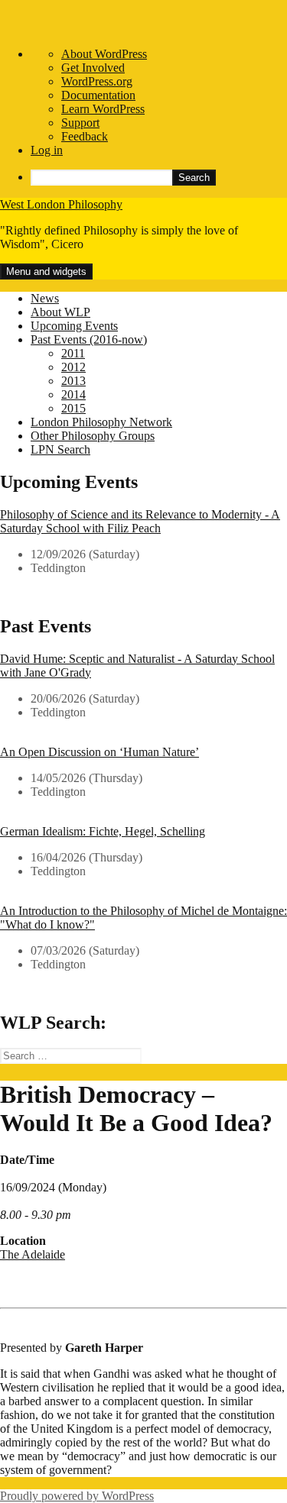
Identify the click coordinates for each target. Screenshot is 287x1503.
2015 (73, 408)
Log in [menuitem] (47, 150)
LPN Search (60, 449)
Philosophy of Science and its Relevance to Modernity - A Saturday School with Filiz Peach (140, 521)
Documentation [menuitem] (98, 95)
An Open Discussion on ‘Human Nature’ (99, 751)
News (45, 298)
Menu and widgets (46, 271)
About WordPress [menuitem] (104, 53)
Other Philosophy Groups (93, 435)
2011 (73, 353)
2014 (73, 394)
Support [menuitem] (80, 122)
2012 (73, 366)
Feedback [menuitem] (84, 136)
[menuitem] (159, 178)
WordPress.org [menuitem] (96, 81)
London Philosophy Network (101, 421)
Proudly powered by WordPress (77, 1495)
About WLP (60, 311)
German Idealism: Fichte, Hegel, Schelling (102, 831)
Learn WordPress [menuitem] (103, 108)
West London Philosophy (61, 204)
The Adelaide (32, 1254)
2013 (73, 380)
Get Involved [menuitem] (93, 67)
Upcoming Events (74, 325)
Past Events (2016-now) (89, 339)
